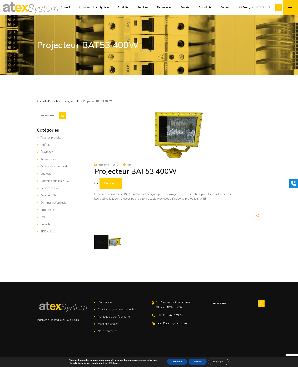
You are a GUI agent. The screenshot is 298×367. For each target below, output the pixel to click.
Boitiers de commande (54, 166)
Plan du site (105, 302)
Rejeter (197, 361)
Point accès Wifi (50, 188)
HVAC (44, 217)
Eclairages (67, 101)
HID (78, 101)
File (96, 183)
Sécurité (46, 224)
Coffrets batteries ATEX (55, 181)
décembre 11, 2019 (108, 164)
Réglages (114, 363)
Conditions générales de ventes (117, 309)
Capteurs (46, 173)
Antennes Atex (49, 195)
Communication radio (54, 202)
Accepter (177, 361)
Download (110, 183)
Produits (53, 101)
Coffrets (45, 144)
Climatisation (48, 209)
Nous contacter (107, 331)
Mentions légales (108, 324)
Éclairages (47, 152)
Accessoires (48, 159)
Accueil (41, 101)
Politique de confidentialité (114, 316)
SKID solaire (48, 231)
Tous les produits (51, 137)
